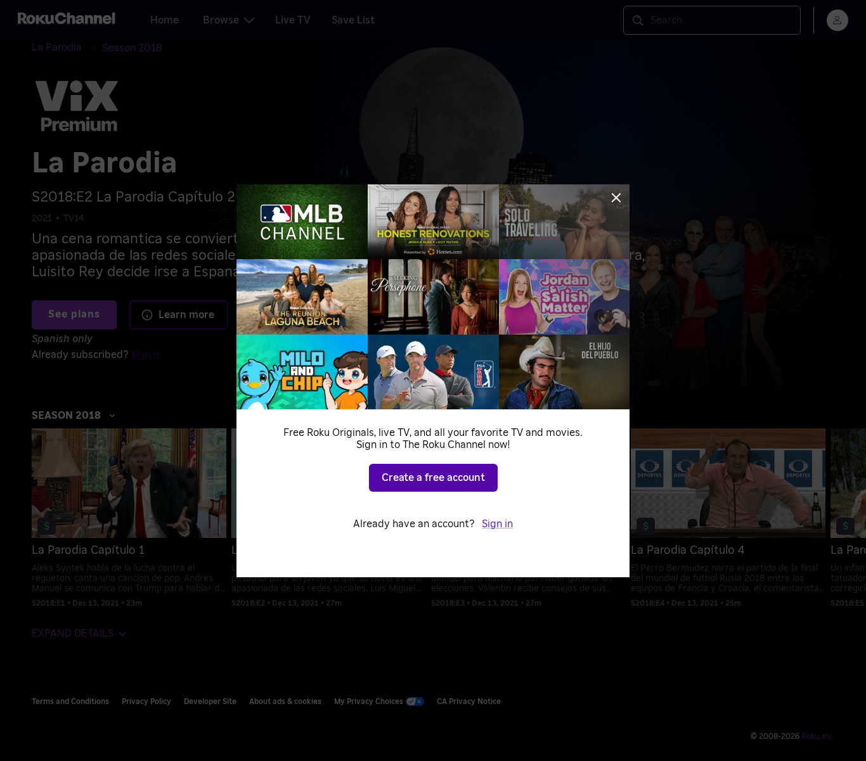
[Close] (616, 198)
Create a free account (433, 478)
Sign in (497, 524)
